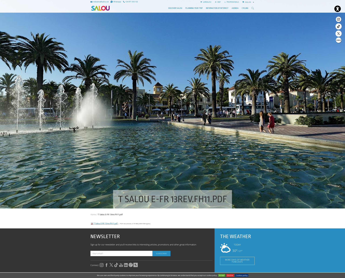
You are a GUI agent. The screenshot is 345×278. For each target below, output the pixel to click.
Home (93, 214)
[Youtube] (121, 266)
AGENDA (235, 8)
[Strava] (135, 266)
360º (219, 2)
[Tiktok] (338, 26)
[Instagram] (338, 19)
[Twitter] (338, 33)
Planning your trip (194, 8)
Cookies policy (241, 275)
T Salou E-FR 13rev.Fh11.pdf (105, 223)
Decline (230, 275)
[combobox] (249, 2)
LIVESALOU (207, 2)
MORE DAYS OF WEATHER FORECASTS (237, 260)
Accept (221, 275)
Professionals (232, 2)
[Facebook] (106, 266)
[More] (338, 40)
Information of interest (217, 8)
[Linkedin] (126, 266)
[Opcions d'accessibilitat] (337, 8)
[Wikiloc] (131, 266)
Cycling (245, 8)
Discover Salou (175, 8)
